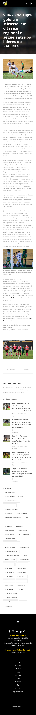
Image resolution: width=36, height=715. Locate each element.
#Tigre (26, 517)
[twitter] (18, 632)
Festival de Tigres (10, 547)
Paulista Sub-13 (22, 568)
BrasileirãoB (19, 526)
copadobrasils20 (24, 534)
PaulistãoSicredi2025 (11, 602)
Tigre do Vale (8, 606)
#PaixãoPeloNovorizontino (13, 517)
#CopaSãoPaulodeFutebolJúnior (14, 496)
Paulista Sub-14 (9, 572)
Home (18, 662)
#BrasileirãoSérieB (10, 492)
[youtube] (21, 632)
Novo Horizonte (24, 559)
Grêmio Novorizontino (11, 551)
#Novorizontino (22, 513)
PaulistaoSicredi (22, 564)
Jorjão (25, 555)
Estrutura (18, 669)
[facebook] (10, 632)
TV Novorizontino (17, 298)
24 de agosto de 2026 (20, 413)
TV (18, 685)
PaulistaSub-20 (9, 585)
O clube (18, 666)
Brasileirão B (8, 526)
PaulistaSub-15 (9, 576)
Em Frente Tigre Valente (11, 543)
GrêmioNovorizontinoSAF (12, 555)
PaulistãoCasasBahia (11, 593)
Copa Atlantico (22, 530)
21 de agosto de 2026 (20, 462)
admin (16, 416)
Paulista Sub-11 (9, 568)
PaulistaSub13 (21, 585)
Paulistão (20, 589)
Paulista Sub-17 (21, 576)
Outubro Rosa (9, 564)
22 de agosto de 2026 (20, 446)
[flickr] (14, 632)
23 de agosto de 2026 (20, 430)
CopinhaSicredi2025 (10, 538)
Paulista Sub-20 (21, 581)
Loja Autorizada (18, 692)
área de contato (17, 387)
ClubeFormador (9, 530)
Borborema (8, 522)
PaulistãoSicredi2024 (11, 597)
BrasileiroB (18, 522)
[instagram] (25, 632)
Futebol (18, 675)
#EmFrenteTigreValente (11, 501)
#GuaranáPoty (9, 513)
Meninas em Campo (10, 559)
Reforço (23, 602)
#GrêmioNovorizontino (11, 509)
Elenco (18, 672)
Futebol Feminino (24, 547)
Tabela (18, 679)
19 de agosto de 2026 (20, 479)
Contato (18, 688)
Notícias (18, 682)
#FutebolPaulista (10, 505)
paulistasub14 (9, 589)
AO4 (23, 706)
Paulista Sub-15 (22, 572)
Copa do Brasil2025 (10, 534)
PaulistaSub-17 (9, 581)
